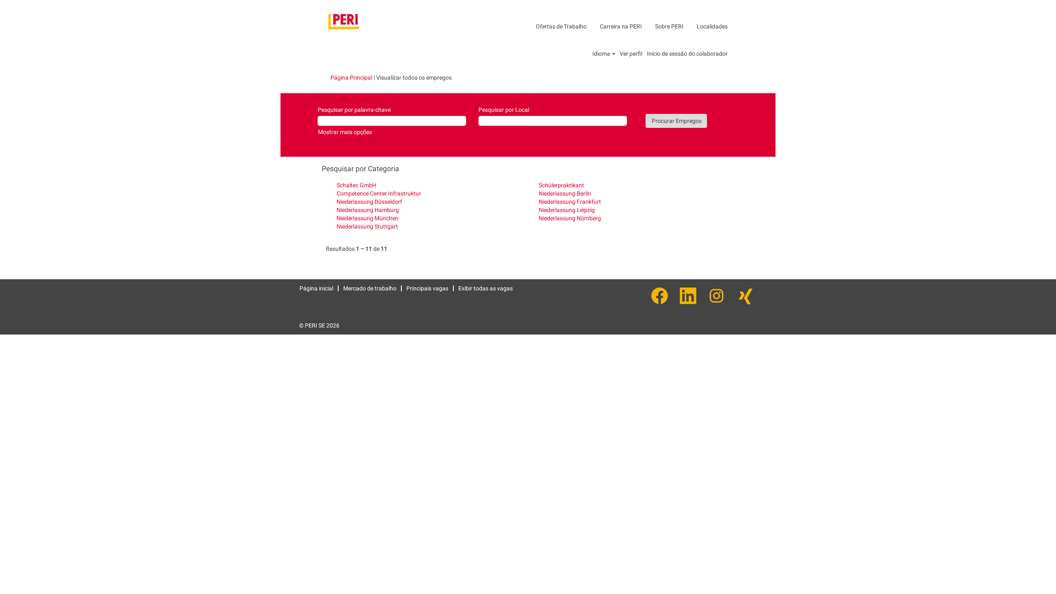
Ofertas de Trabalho (561, 26)
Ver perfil (631, 53)
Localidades (712, 26)
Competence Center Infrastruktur (379, 193)
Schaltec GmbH (356, 185)
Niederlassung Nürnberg (570, 218)
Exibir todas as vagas (485, 288)
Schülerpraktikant (561, 185)
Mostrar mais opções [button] (345, 132)
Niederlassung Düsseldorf (369, 201)
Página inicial (316, 288)
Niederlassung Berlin (565, 193)
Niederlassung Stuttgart (367, 226)
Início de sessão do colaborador (687, 53)
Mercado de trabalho (369, 288)
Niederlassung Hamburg (368, 210)
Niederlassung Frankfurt (570, 201)
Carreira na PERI (621, 26)
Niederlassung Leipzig (567, 210)
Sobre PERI (669, 26)
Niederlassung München (367, 218)
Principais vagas (427, 288)
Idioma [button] (601, 53)
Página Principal (351, 77)
